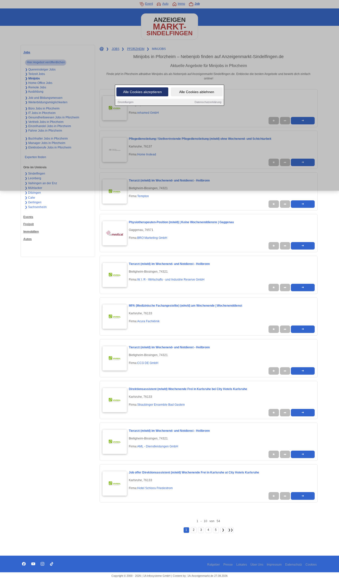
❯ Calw (30, 197)
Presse (228, 564)
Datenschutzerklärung (208, 102)
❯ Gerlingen (33, 202)
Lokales (241, 564)
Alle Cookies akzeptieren (142, 92)
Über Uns (256, 564)
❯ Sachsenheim (36, 207)
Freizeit (28, 224)
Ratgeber (213, 564)
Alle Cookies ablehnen (196, 92)
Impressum (274, 564)
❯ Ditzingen (33, 192)
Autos (27, 239)
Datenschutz (293, 564)
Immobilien (31, 231)
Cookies (311, 564)
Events (28, 217)
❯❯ (230, 530)
